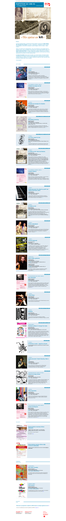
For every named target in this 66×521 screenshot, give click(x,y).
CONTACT (44, 511)
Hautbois (30, 311)
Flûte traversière (32, 390)
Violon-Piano (31, 295)
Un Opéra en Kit (32, 206)
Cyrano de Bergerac (33, 406)
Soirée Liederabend (33, 224)
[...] (31, 78)
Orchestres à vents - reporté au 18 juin (37, 343)
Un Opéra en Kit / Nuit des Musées (36, 151)
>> (48, 505)
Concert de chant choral (34, 374)
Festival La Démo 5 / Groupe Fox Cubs (37, 325)
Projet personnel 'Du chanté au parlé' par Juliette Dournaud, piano (38, 190)
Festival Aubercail (32, 240)
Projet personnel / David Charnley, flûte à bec (38, 359)
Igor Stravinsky (32, 277)
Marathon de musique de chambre (36, 103)
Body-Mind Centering (33, 119)
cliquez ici (36, 507)
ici (39, 1)
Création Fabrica (32, 171)
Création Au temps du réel (34, 86)
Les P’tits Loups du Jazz (34, 137)
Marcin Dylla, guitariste (34, 258)
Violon (29, 70)
